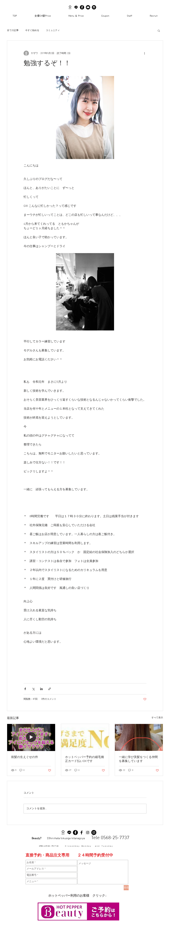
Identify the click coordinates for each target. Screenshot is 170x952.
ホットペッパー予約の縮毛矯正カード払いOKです (84, 759)
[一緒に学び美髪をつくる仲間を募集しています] (139, 737)
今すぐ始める (32, 30)
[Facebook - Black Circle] (82, 7)
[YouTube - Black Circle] (88, 7)
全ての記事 (13, 30)
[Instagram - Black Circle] (94, 7)
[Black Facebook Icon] (81, 832)
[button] (158, 30)
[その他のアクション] (144, 53)
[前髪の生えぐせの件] (31, 737)
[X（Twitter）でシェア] (33, 688)
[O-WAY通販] (70, 7)
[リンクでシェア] (49, 688)
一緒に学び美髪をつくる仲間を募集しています (138, 759)
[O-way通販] (63, 832)
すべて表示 (157, 717)
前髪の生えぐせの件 (24, 757)
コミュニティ (53, 30)
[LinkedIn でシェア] (41, 688)
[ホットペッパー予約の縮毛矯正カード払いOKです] (85, 737)
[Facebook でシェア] (25, 688)
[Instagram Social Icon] (87, 832)
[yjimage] (76, 7)
